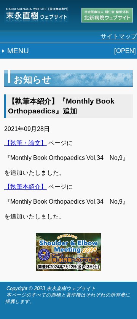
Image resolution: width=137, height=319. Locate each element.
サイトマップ (118, 36)
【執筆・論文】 (25, 143)
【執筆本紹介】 (25, 186)
